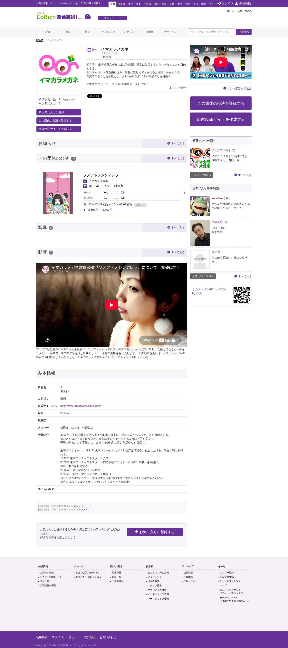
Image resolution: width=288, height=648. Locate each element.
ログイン (227, 3)
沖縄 (203, 4)
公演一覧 (44, 581)
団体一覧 (116, 572)
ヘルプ (223, 585)
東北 (130, 4)
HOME (47, 31)
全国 (112, 4)
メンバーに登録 (200, 175)
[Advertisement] (144, 618)
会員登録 (245, 3)
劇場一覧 (116, 576)
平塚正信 (219, 221)
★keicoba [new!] (236, 599)
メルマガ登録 (227, 576)
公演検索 (243, 31)
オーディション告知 (158, 594)
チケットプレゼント (230, 581)
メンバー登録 (227, 572)
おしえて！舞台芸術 (158, 572)
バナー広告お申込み (241, 11)
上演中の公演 (47, 572)
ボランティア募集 (157, 589)
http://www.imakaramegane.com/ (80, 405)
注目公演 (188, 572)
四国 (187, 4)
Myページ (170, 31)
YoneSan (221, 198)
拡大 (199, 293)
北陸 (156, 4)
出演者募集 (153, 581)
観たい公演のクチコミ (87, 572)
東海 (164, 4)
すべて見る (178, 143)
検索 (88, 31)
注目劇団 (188, 576)
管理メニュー (111, 18)
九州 (195, 4)
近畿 (172, 4)
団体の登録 (118, 581)
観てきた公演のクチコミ (89, 576)
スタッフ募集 (155, 585)
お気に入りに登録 (53, 112)
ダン (217, 251)
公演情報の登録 (48, 585)
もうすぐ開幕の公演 (50, 576)
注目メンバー (191, 581)
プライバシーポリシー (65, 637)
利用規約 (41, 637)
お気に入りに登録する (157, 532)
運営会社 (89, 637)
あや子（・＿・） (83, 506)
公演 (67, 31)
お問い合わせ (108, 637)
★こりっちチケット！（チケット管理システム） (234, 591)
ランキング (108, 31)
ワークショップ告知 (158, 598)
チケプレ (128, 31)
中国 (180, 4)
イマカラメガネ (82, 509)
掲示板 (149, 31)
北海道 (121, 4)
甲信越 (147, 4)
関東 (138, 4)
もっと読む (180, 88)
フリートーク (155, 576)
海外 (211, 4)
